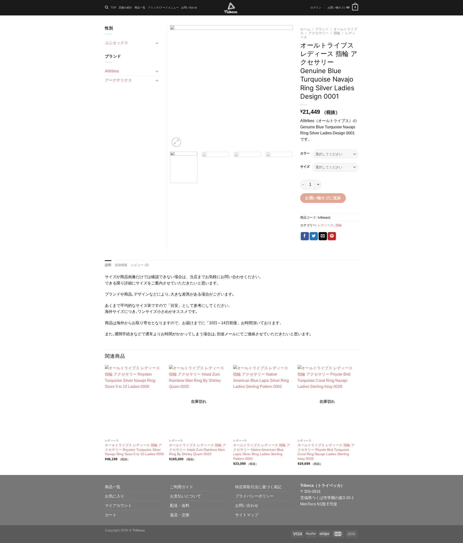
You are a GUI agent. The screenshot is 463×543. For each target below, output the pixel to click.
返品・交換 (179, 515)
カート (110, 515)
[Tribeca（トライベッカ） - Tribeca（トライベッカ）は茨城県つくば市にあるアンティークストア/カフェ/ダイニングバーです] (231, 7)
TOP (113, 7)
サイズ (305, 166)
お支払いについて (185, 496)
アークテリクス (118, 80)
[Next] (284, 86)
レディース (326, 225)
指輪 (337, 33)
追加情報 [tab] (121, 265)
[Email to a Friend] (323, 236)
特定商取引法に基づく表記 (258, 487)
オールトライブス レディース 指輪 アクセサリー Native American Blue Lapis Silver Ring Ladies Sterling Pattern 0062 (261, 452)
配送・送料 (179, 505)
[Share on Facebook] (305, 236)
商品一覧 (140, 7)
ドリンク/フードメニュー (163, 7)
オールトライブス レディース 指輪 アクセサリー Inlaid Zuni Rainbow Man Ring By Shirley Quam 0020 (197, 449)
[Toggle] (157, 43)
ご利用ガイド (181, 487)
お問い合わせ (189, 7)
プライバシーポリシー (254, 496)
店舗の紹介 (125, 7)
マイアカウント (118, 505)
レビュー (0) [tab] (140, 265)
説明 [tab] (108, 265)
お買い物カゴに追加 (323, 198)
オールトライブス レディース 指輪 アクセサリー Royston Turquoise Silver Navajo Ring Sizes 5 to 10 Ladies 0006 (134, 449)
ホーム (305, 29)
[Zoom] (176, 142)
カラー (305, 153)
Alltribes (112, 71)
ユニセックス (116, 43)
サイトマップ (246, 515)
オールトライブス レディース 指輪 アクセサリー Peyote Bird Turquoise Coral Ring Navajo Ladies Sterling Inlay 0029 (326, 452)
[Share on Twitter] (314, 236)
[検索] (106, 7)
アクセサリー (318, 33)
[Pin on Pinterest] (332, 236)
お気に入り (114, 496)
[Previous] (178, 86)
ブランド (322, 29)
